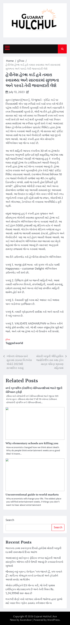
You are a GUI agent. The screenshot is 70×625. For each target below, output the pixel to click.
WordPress (53, 620)
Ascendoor (26, 620)
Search (10, 520)
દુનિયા (8, 339)
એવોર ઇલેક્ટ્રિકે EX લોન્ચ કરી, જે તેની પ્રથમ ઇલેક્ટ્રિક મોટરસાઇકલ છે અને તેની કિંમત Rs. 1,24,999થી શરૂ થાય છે (30, 589)
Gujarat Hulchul (42, 616)
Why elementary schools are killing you (32, 443)
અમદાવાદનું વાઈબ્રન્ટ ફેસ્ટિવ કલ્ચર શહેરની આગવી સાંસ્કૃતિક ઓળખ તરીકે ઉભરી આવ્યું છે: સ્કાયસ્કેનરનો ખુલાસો (34, 562)
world (19, 343)
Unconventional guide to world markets (32, 494)
